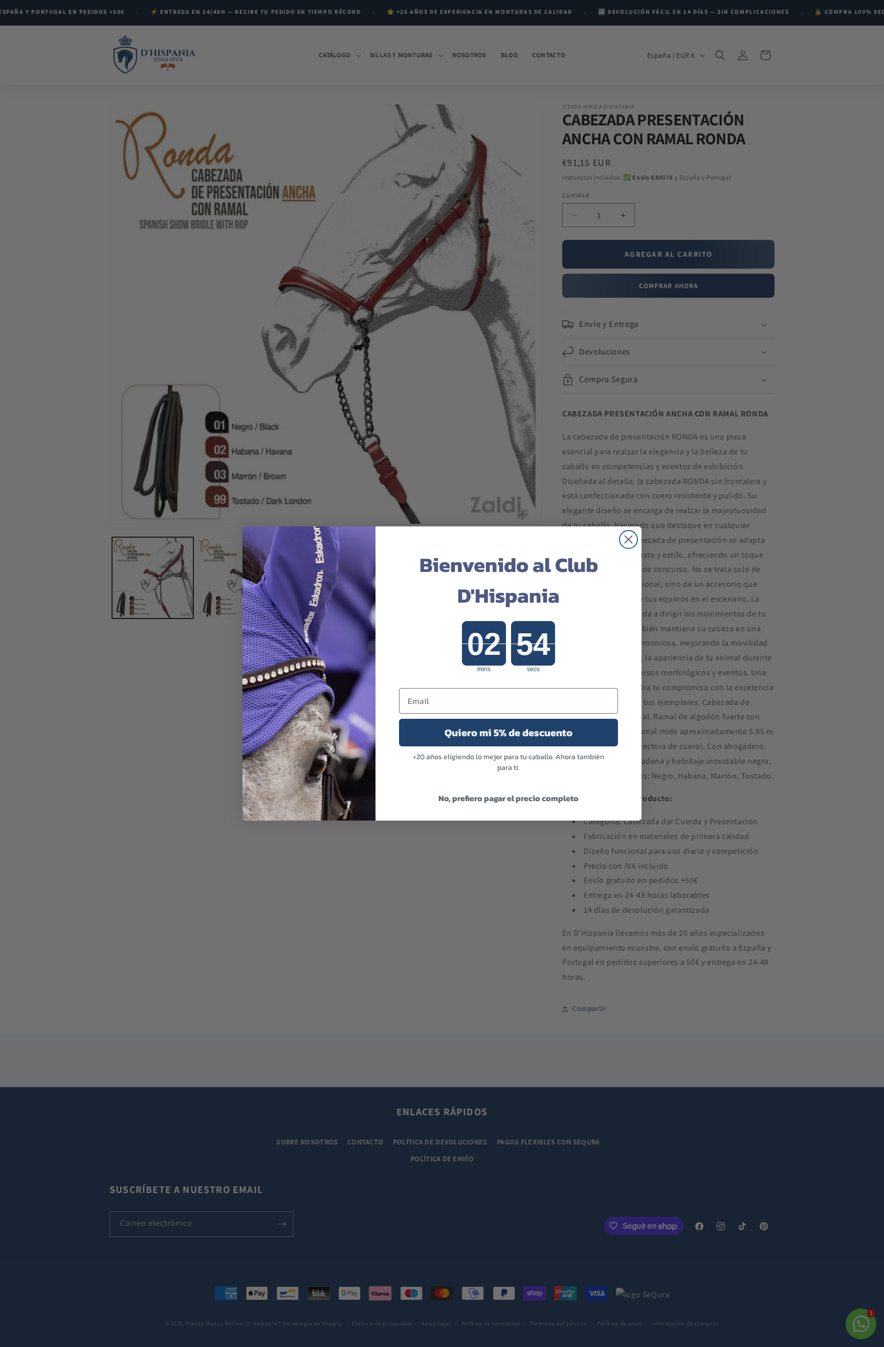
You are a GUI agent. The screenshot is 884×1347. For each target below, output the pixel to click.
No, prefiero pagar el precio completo (508, 798)
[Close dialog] (628, 539)
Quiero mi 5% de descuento (508, 732)
